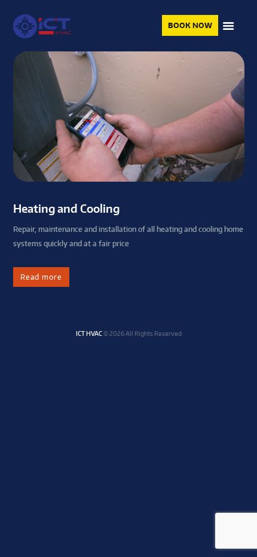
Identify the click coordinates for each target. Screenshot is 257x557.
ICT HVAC (89, 333)
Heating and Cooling (66, 208)
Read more (41, 277)
